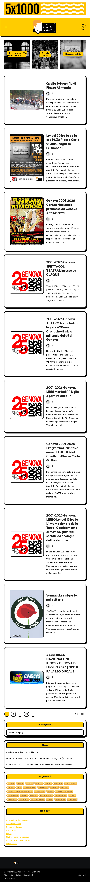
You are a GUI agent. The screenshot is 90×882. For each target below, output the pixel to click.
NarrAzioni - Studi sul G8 (64, 791)
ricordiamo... (23, 799)
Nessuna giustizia (73, 54)
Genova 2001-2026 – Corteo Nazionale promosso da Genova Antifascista (61, 207)
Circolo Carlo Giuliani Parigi (18, 840)
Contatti (82, 875)
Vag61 (8, 834)
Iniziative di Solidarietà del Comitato (20, 791)
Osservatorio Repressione (17, 820)
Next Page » (80, 714)
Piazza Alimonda (60, 795)
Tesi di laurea (60, 799)
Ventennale (72, 799)
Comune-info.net (14, 827)
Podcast (72, 795)
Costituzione (43, 787)
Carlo (19, 787)
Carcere (11, 787)
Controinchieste (30, 787)
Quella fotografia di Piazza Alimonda (61, 85)
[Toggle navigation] (6, 27)
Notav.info (10, 830)
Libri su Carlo (40, 791)
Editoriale (64, 787)
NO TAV (24, 795)
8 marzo (20, 783)
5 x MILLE (11, 783)
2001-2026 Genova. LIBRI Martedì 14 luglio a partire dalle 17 (62, 392)
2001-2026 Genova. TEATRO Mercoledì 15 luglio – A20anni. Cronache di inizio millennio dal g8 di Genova (62, 329)
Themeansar (9, 878)
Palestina (33, 795)
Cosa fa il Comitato (44, 54)
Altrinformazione (13, 824)
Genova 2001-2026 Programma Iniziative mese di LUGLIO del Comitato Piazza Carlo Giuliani (63, 452)
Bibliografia (58, 783)
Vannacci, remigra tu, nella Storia (62, 597)
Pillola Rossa (11, 844)
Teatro (50, 799)
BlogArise (27, 875)
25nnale (48, 783)
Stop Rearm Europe (37, 799)
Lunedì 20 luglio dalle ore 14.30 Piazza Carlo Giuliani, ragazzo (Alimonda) (62, 142)
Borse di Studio (70, 783)
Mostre (50, 791)
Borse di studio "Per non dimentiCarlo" (17, 54)
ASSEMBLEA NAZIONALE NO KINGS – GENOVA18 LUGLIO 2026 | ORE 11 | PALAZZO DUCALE (63, 663)
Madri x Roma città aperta (17, 837)
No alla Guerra (13, 795)
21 (26, 714)
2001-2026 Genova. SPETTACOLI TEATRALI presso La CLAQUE (61, 268)
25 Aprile (39, 783)
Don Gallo (54, 787)
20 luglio (29, 783)
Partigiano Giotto (46, 795)
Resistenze (12, 799)
